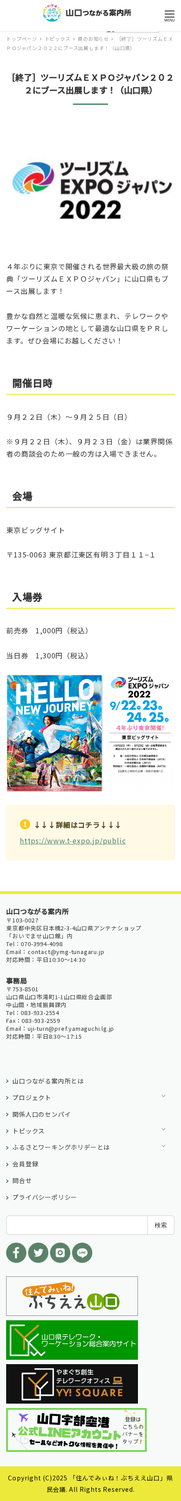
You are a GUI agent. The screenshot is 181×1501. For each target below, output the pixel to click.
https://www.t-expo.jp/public (73, 840)
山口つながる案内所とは (48, 1080)
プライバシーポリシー (44, 1197)
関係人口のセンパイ (41, 1114)
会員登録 (25, 1163)
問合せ (22, 1180)
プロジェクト (31, 1097)
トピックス (28, 1130)
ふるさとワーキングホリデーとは (61, 1147)
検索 (161, 1225)
